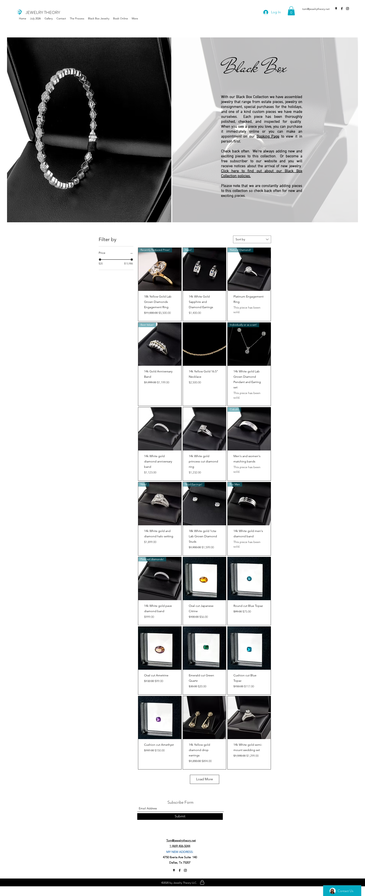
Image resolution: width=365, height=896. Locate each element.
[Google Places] (336, 8)
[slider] (100, 259)
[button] (98, 18)
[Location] (202, 882)
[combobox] (252, 239)
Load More (204, 779)
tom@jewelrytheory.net (316, 9)
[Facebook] (342, 8)
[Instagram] (347, 8)
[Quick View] (204, 344)
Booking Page (268, 136)
